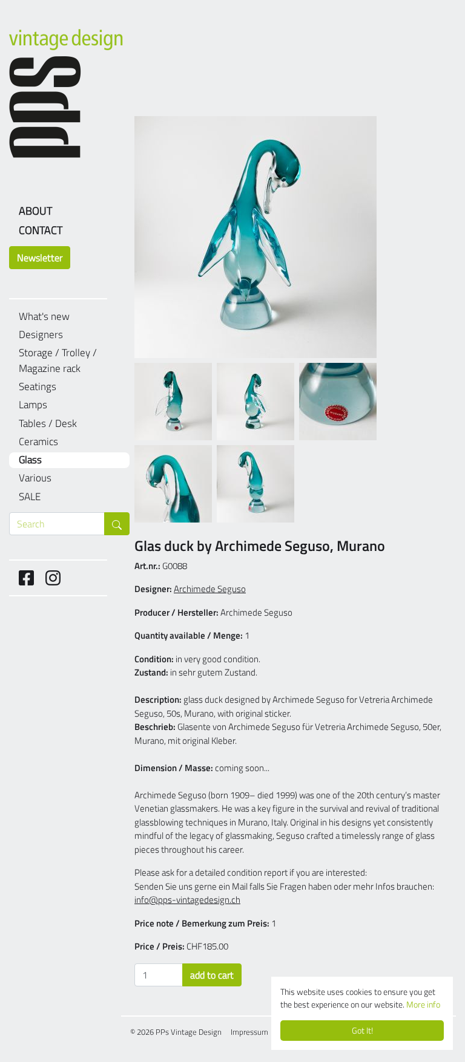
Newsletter (39, 257)
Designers (41, 334)
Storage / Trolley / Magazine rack (58, 360)
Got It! (362, 1031)
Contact (40, 230)
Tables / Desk (48, 423)
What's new (44, 316)
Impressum (249, 1032)
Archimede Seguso (210, 589)
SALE (30, 496)
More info (423, 1004)
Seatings (37, 386)
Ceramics (38, 441)
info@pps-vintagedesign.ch (187, 900)
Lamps (33, 404)
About (35, 211)
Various (35, 478)
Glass (30, 459)
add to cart (212, 975)
